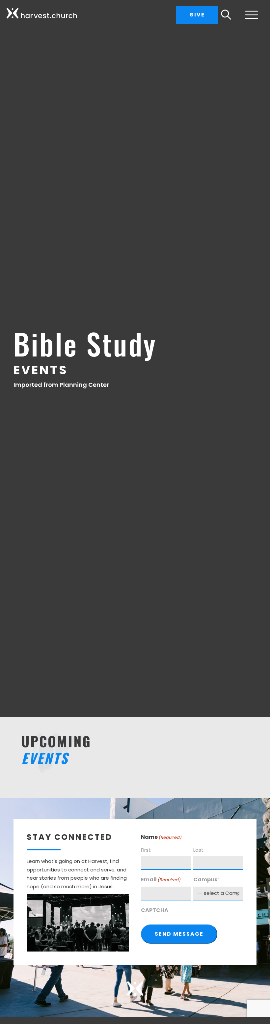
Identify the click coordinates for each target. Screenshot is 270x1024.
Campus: (206, 879)
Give (197, 14)
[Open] (249, 14)
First (146, 849)
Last (198, 849)
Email (161, 879)
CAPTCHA (154, 910)
